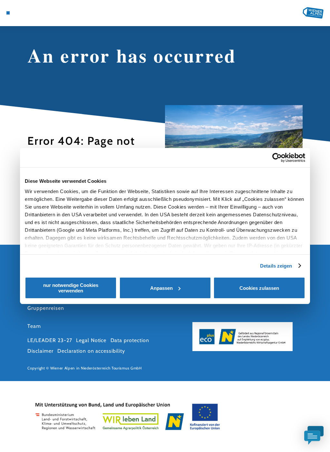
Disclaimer (40, 351)
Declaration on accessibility (91, 351)
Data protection (130, 340)
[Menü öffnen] (8, 13)
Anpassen (161, 288)
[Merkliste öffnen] (28, 13)
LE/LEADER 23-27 (49, 340)
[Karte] (21, 13)
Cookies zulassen (259, 288)
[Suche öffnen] (34, 13)
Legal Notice (91, 340)
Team (34, 326)
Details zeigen (276, 266)
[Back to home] (313, 13)
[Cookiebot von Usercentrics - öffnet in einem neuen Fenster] (277, 157)
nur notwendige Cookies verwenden (70, 287)
